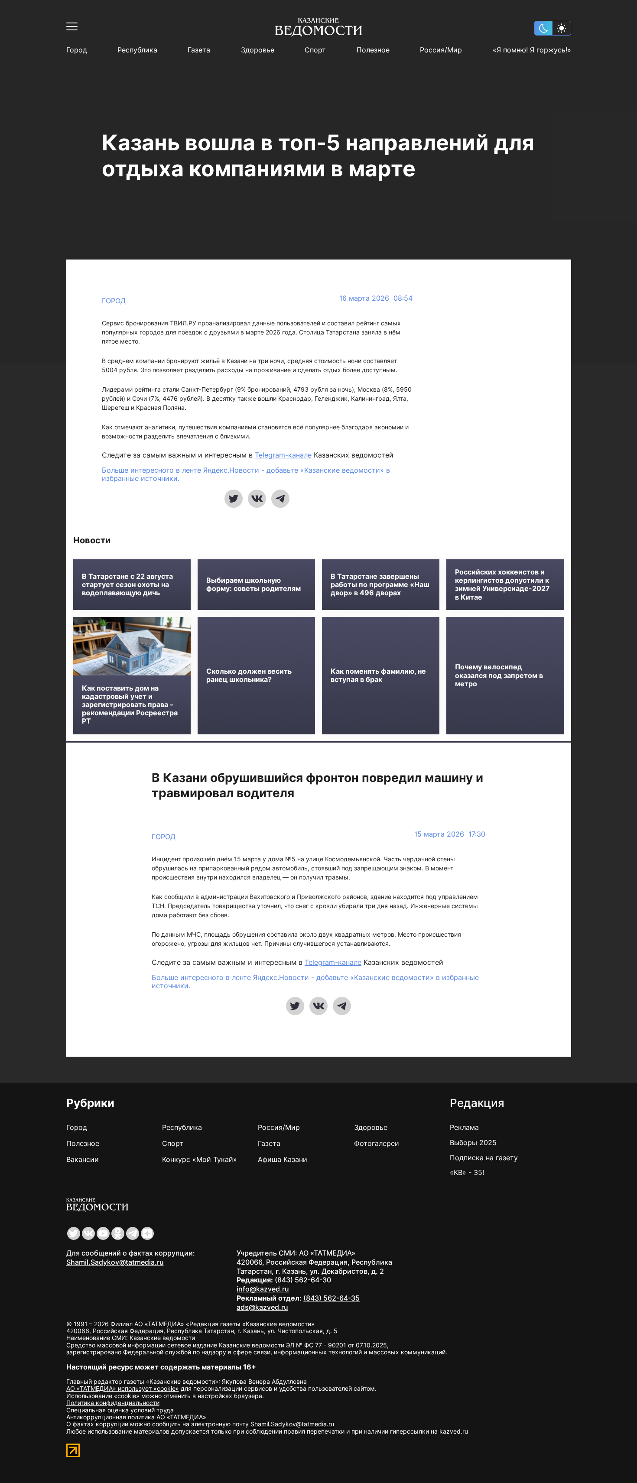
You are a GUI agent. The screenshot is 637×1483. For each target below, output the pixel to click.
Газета (199, 50)
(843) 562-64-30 (303, 1279)
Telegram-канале (283, 455)
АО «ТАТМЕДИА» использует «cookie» (122, 1388)
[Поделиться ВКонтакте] (257, 499)
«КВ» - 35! (467, 1172)
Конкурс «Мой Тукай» (199, 1159)
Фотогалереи (376, 1143)
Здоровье (257, 50)
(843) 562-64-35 (331, 1298)
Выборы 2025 (473, 1142)
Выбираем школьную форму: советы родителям (253, 584)
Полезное (373, 50)
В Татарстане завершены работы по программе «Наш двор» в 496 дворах (380, 584)
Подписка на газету (484, 1157)
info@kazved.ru (263, 1289)
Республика (137, 50)
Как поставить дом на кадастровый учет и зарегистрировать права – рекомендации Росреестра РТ (130, 705)
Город (76, 50)
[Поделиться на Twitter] (233, 499)
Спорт (315, 50)
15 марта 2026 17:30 (449, 834)
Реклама (464, 1127)
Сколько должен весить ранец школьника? (249, 675)
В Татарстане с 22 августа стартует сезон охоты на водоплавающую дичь (127, 584)
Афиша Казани (282, 1159)
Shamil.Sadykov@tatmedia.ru (115, 1262)
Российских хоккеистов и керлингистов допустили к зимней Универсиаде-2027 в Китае (502, 584)
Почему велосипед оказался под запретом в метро (499, 675)
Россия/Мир (441, 50)
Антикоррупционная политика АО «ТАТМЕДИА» (136, 1417)
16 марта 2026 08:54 (376, 298)
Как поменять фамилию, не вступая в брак (378, 675)
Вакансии (82, 1159)
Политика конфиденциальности (112, 1402)
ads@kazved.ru (262, 1307)
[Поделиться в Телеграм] (280, 499)
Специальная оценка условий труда (120, 1410)
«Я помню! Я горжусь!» (532, 50)
